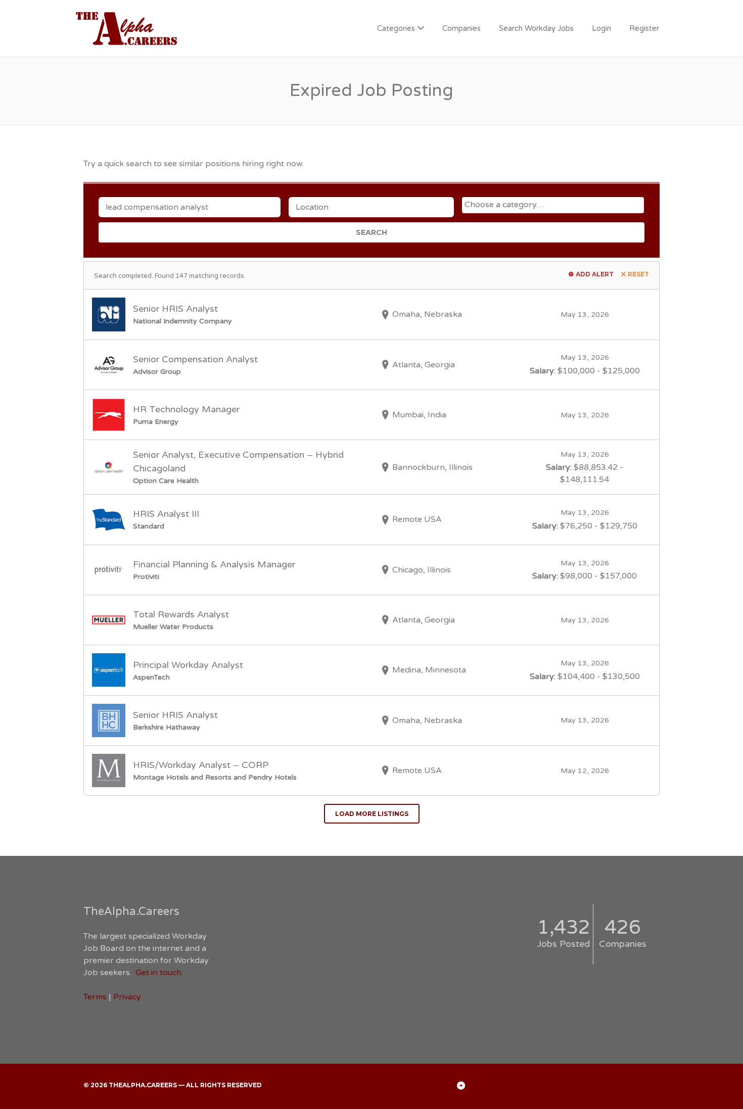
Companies (461, 28)
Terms (95, 997)
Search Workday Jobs (536, 28)
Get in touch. (159, 973)
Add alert (595, 274)
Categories (396, 28)
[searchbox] (554, 205)
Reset (638, 274)
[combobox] (553, 205)
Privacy (127, 997)
